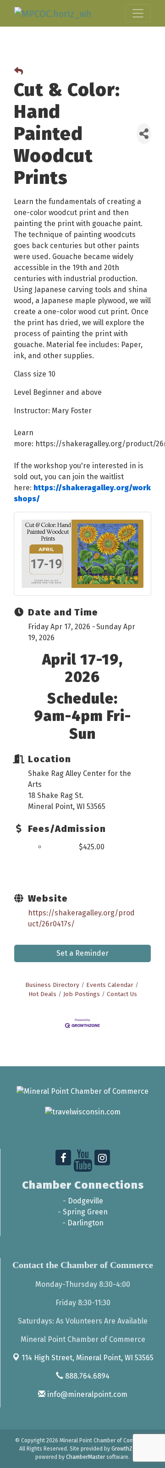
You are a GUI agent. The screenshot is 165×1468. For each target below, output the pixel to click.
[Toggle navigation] (138, 13)
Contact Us (122, 994)
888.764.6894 (86, 1376)
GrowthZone (126, 1449)
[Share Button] (144, 133)
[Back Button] (18, 71)
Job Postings (81, 994)
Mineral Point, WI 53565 (88, 1357)
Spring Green (85, 1212)
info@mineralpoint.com (86, 1394)
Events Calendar (109, 985)
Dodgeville (85, 1201)
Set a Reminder (82, 953)
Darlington (85, 1223)
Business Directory (52, 985)
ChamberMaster (85, 1457)
